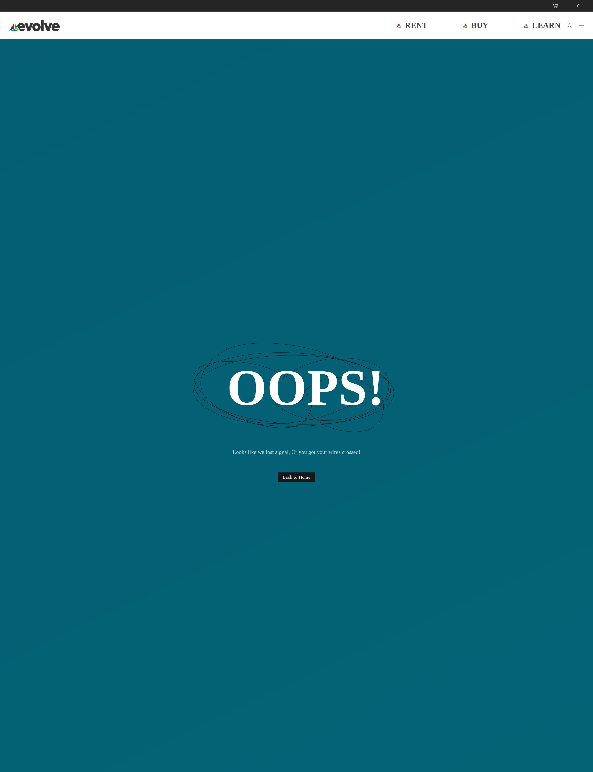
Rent (416, 25)
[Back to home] (35, 25)
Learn (546, 25)
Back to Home (296, 477)
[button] (570, 25)
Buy (479, 25)
